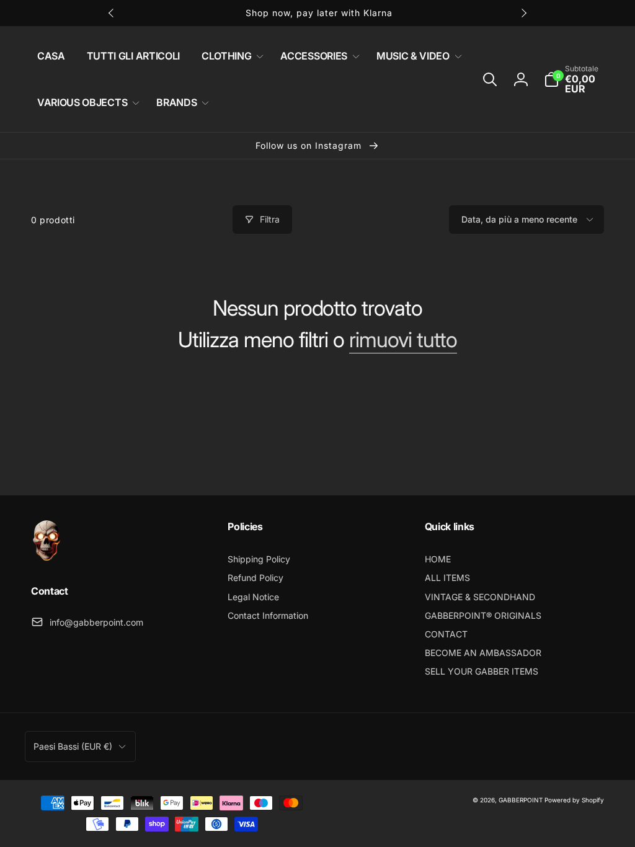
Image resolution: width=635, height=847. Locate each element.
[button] (230, 56)
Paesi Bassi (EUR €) (72, 746)
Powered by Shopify (574, 800)
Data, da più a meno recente (519, 219)
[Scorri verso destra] (523, 13)
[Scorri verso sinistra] (112, 13)
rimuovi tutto (403, 339)
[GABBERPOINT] (46, 557)
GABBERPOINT (521, 800)
